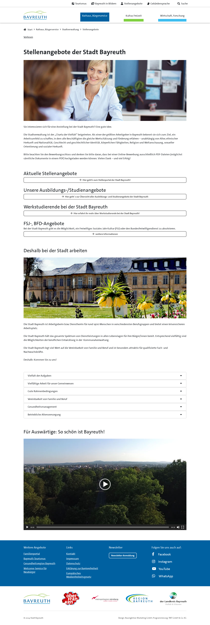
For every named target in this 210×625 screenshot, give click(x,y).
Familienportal (32, 553)
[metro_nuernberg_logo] (105, 598)
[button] (182, 3)
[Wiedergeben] (27, 527)
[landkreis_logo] (173, 598)
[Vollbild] (182, 527)
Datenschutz (73, 563)
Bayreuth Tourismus (35, 558)
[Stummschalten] (178, 527)
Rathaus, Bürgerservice (94, 15)
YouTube (164, 569)
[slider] (103, 527)
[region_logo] (139, 598)
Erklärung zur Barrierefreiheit (82, 568)
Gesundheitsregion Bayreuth (39, 563)
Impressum (72, 558)
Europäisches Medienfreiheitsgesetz (78, 575)
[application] (105, 484)
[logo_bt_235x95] (35, 15)
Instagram (165, 562)
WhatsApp (166, 576)
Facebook (164, 554)
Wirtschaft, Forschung (172, 15)
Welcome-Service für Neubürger (35, 570)
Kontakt (70, 553)
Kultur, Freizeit (134, 15)
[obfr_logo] (71, 598)
